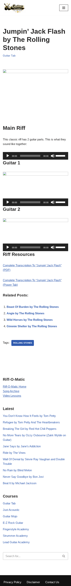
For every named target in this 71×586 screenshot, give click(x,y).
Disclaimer (33, 582)
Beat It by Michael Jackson (19, 483)
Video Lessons (12, 395)
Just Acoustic (11, 509)
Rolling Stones (22, 343)
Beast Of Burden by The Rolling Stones (33, 306)
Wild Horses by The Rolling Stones (30, 319)
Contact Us (52, 582)
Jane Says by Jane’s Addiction (22, 446)
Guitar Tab (9, 55)
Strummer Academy (15, 535)
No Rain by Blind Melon (17, 470)
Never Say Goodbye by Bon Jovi (23, 476)
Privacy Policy (12, 582)
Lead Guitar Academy (16, 542)
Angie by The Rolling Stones (25, 313)
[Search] (64, 556)
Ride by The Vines (14, 452)
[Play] (8, 156)
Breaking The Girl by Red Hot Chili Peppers (29, 428)
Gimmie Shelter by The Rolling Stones (32, 326)
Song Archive (11, 391)
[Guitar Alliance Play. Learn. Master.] (14, 8)
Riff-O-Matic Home (14, 386)
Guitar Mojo (10, 516)
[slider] (61, 155)
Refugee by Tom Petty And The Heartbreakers (31, 422)
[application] (35, 156)
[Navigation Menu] (63, 8)
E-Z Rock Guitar (13, 522)
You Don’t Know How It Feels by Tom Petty (29, 415)
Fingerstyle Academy (16, 529)
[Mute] (53, 156)
